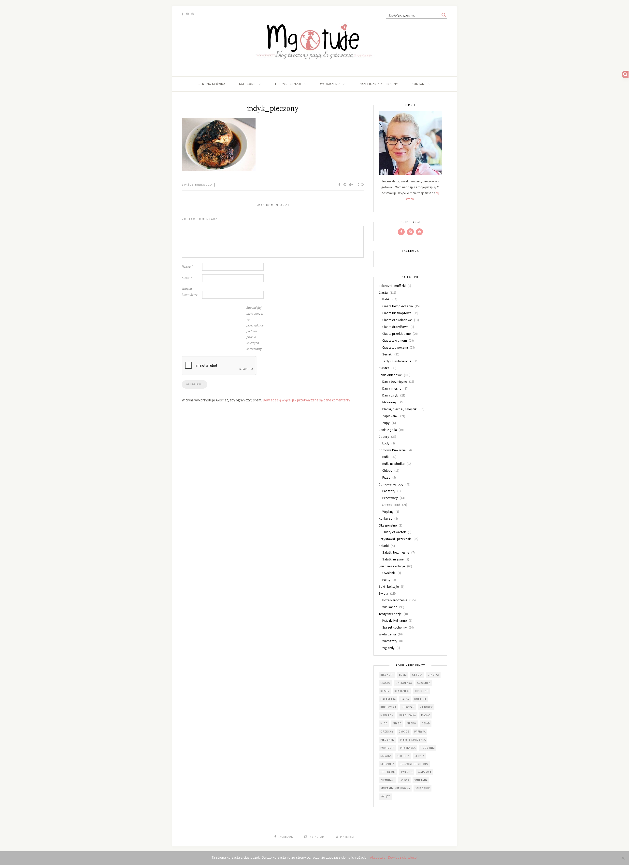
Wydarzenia (330, 84)
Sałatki (384, 545)
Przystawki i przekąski (395, 539)
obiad (425, 723)
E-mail (187, 278)
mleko (411, 723)
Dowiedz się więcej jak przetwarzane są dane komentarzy (306, 400)
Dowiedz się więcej (402, 857)
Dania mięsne (391, 388)
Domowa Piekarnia (392, 450)
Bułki (385, 456)
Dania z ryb (390, 395)
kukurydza (388, 707)
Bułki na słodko (393, 463)
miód (384, 723)
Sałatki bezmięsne (395, 552)
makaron (387, 715)
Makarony (389, 402)
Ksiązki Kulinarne (394, 620)
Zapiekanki (390, 416)
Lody (385, 443)
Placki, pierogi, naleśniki (399, 409)
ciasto (385, 683)
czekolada (404, 683)
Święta (383, 593)
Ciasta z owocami (395, 347)
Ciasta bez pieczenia (397, 306)
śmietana (421, 780)
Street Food (391, 504)
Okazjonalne (388, 525)
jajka (405, 699)
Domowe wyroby (391, 484)
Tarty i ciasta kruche (397, 361)
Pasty (386, 579)
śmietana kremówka (395, 788)
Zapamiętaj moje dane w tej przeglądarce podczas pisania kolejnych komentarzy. (254, 328)
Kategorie (248, 84)
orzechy (386, 731)
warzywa (424, 772)
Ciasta (383, 292)
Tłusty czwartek (394, 532)
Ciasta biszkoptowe (397, 313)
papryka (420, 731)
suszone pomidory (414, 764)
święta (385, 796)
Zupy (386, 423)
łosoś (404, 780)
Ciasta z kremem (394, 340)
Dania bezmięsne (394, 381)
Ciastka (384, 368)
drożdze (421, 691)
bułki (403, 674)
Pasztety (388, 491)
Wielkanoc (389, 607)
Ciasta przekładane (396, 333)
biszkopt (387, 674)
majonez (426, 707)
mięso (397, 723)
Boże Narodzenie (394, 600)
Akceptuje (378, 857)
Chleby (387, 470)
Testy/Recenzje (288, 84)
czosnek (423, 683)
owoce (404, 731)
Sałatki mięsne (393, 559)
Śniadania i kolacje (392, 566)
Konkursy (385, 518)
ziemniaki (387, 780)
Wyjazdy (388, 647)
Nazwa (187, 266)
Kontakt (419, 84)
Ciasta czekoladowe (397, 320)
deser (384, 691)
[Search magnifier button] (443, 15)
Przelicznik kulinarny (378, 84)
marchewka (407, 715)
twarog (407, 772)
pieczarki (387, 739)
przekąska (408, 747)
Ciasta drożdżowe (395, 326)
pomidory (387, 747)
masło (425, 715)
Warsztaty (389, 641)
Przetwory (390, 498)
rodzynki (428, 747)
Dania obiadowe (390, 375)
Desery (384, 436)
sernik (419, 756)
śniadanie (422, 788)
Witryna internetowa (190, 292)
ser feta (403, 756)
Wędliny (388, 511)
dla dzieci (402, 691)
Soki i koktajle (389, 586)
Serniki (387, 354)
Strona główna (212, 84)
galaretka (388, 699)
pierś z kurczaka (413, 739)
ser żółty (387, 764)
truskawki (388, 772)
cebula (417, 674)
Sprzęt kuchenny (394, 627)
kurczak (408, 707)
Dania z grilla (388, 429)
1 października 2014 (198, 184)
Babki (386, 299)
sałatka (386, 756)
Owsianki (389, 573)
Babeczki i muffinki (392, 285)
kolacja (420, 699)
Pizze (386, 477)
